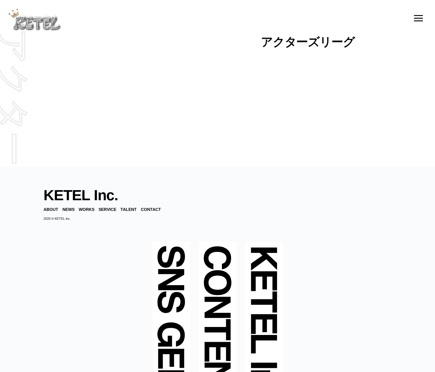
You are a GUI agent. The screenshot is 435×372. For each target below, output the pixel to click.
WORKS (86, 209)
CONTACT (151, 209)
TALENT (128, 209)
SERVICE (107, 209)
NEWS (68, 209)
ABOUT (51, 209)
